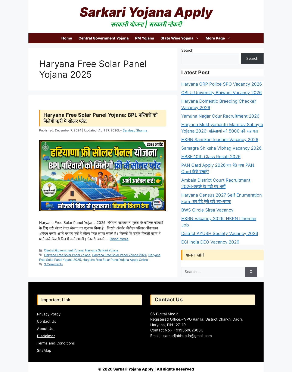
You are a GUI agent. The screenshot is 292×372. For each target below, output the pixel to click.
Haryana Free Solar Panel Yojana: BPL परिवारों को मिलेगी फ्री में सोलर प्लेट (100, 118)
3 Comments (53, 264)
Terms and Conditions (56, 343)
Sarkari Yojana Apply (146, 12)
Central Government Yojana (103, 38)
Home (66, 38)
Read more (119, 239)
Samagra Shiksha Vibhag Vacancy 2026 (221, 148)
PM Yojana (144, 38)
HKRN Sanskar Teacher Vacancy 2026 (219, 139)
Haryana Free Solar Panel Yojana (67, 255)
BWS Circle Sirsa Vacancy (207, 210)
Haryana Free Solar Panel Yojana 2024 (119, 255)
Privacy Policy (48, 314)
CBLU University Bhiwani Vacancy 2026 (221, 92)
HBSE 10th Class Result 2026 (210, 156)
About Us (45, 329)
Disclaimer (46, 336)
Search (187, 50)
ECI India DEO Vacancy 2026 (210, 242)
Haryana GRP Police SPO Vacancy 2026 (221, 84)
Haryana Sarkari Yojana (101, 250)
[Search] (251, 272)
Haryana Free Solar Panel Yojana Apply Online (115, 259)
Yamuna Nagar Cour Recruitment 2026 (220, 116)
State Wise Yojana (177, 38)
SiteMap (44, 350)
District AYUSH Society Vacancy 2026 (219, 233)
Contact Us (46, 321)
